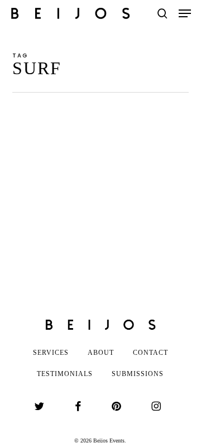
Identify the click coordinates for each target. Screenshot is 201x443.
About (101, 353)
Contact (150, 353)
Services (51, 353)
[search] (162, 13)
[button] (185, 13)
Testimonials (65, 374)
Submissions (138, 374)
